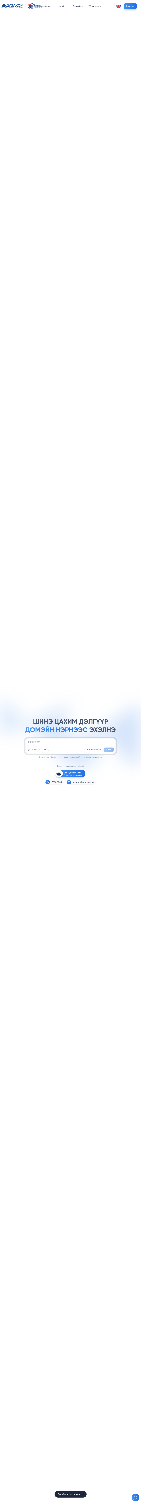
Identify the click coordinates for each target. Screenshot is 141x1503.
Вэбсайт (77, 6)
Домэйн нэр (45, 6)
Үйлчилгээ (94, 6)
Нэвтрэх (130, 6)
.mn (44, 749)
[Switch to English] (118, 6)
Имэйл (62, 6)
